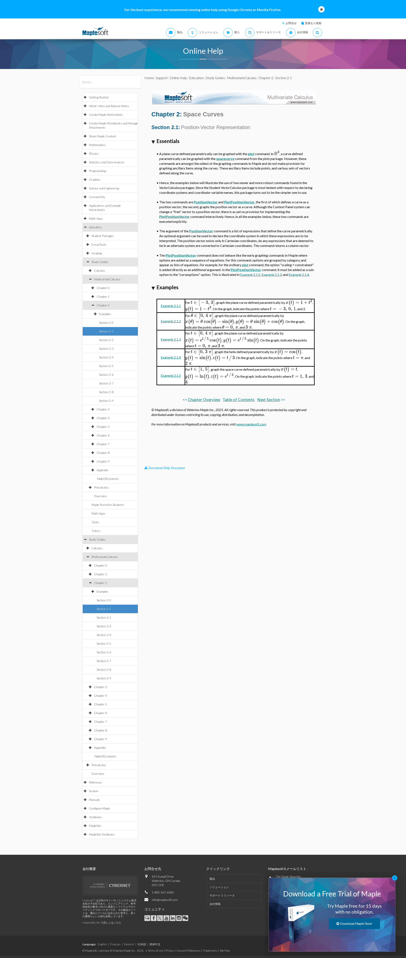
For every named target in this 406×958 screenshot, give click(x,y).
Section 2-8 (106, 392)
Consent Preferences (188, 950)
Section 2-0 (106, 322)
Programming (97, 171)
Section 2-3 (106, 348)
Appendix (102, 470)
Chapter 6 (103, 435)
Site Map (225, 950)
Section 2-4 (106, 357)
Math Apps (96, 218)
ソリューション (219, 887)
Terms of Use (155, 950)
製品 (212, 878)
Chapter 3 (103, 409)
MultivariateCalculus (107, 279)
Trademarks (210, 950)
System (93, 791)
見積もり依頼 (313, 23)
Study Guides (100, 262)
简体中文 (155, 944)
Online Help (178, 78)
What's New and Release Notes (109, 106)
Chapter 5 (103, 426)
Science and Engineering (104, 188)
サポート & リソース (222, 895)
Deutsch (129, 944)
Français (115, 944)
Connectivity (97, 197)
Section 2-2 (106, 340)
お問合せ (291, 23)
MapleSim (95, 825)
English (102, 944)
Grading (97, 253)
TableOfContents (108, 478)
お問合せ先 (152, 869)
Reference (95, 782)
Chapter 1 (103, 296)
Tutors (96, 531)
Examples (105, 314)
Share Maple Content (102, 136)
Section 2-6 (106, 374)
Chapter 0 (103, 288)
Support (162, 78)
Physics (94, 153)
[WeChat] (185, 918)
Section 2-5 (106, 366)
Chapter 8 (103, 452)
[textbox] (277, 154)
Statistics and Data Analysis (106, 162)
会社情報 (215, 904)
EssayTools (99, 244)
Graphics (95, 179)
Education (95, 227)
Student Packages (103, 236)
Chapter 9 (103, 461)
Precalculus (101, 487)
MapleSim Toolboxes (102, 834)
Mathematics (97, 145)
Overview (100, 496)
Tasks (95, 522)
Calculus (99, 270)
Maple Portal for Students (108, 505)
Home (149, 78)
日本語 (142, 944)
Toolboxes (95, 817)
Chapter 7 (103, 444)
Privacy (170, 950)
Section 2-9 (106, 400)
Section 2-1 (106, 331)
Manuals (94, 799)
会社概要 (89, 869)
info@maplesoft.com (165, 900)
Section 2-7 (106, 383)
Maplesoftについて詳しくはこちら (101, 922)
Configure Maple (99, 808)
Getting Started (98, 97)
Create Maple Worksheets (106, 114)
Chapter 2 (103, 305)
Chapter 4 (103, 418)
